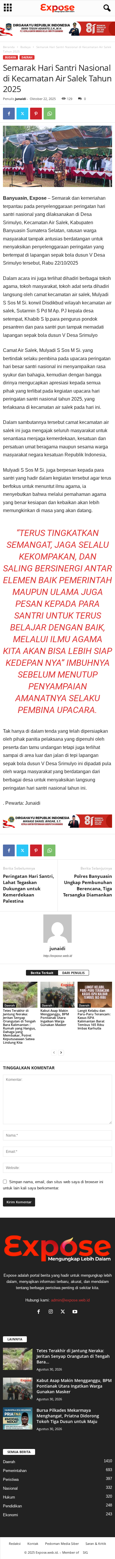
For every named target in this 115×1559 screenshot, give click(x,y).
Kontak (32, 1543)
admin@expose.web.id (70, 1300)
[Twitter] (22, 113)
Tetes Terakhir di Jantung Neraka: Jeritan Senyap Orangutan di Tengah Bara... (73, 1356)
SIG (85, 1552)
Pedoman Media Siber (62, 1543)
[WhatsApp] (49, 113)
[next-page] (61, 1052)
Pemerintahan (15, 1470)
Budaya (25, 47)
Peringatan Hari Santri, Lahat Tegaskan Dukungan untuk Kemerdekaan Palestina (28, 888)
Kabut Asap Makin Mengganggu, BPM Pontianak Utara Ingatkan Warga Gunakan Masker (54, 1017)
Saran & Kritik (96, 1543)
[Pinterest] (36, 113)
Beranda (9, 47)
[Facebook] (9, 113)
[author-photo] (57, 928)
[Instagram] (52, 1312)
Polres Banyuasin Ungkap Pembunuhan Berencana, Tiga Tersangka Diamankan (87, 885)
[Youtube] (75, 1312)
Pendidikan (12, 1506)
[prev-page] (54, 1052)
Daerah (27, 57)
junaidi (20, 98)
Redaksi (15, 1543)
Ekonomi (10, 1515)
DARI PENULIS (73, 973)
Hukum (9, 1497)
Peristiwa (11, 1479)
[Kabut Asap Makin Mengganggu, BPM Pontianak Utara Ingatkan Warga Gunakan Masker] (57, 994)
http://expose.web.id (57, 956)
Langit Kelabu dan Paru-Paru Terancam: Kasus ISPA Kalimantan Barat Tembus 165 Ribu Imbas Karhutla (94, 1019)
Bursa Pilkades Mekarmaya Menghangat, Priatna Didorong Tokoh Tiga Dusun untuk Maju (68, 1415)
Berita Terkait (42, 973)
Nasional (10, 1488)
